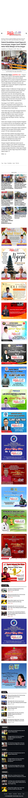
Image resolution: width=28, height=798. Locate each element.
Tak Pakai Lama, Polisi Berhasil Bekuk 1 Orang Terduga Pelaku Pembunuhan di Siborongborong (16, 613)
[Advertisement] (14, 15)
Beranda (3, 38)
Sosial (14, 163)
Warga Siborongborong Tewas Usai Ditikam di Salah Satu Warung (16, 601)
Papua (5, 163)
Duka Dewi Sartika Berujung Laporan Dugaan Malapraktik (16, 707)
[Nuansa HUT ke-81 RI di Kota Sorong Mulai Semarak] (21, 211)
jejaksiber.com (5, 49)
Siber (23, 793)
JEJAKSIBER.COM (11, 796)
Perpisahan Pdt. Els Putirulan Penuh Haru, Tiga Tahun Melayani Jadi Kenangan (17, 607)
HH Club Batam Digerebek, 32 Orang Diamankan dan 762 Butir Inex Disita (16, 720)
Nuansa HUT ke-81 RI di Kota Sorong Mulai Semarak (20, 217)
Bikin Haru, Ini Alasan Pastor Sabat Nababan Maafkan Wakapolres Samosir (17, 776)
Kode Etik (15, 793)
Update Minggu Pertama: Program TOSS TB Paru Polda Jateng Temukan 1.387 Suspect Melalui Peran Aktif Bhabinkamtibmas (7, 219)
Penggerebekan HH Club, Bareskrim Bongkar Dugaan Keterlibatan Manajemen (16, 714)
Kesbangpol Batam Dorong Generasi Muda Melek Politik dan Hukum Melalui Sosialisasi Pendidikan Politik (7, 186)
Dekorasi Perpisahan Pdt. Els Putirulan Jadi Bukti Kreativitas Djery (16, 595)
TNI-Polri (7, 38)
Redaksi (10, 793)
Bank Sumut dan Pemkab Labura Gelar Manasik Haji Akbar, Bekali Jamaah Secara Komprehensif (20, 185)
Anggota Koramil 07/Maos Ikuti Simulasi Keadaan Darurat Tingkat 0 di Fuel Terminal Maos (20, 202)
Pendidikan (9, 163)
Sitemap (19, 793)
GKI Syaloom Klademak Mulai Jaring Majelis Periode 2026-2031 (15, 589)
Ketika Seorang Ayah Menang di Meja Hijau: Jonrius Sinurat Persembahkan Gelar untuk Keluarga (7, 202)
